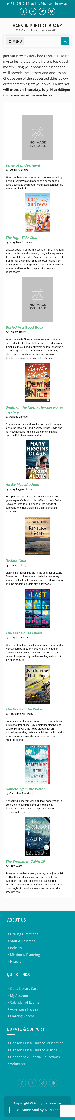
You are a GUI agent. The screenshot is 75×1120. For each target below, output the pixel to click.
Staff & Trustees (22, 941)
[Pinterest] (51, 11)
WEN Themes (54, 1110)
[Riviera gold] (37, 535)
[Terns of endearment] (37, 137)
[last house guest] (37, 608)
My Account (19, 995)
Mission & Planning (25, 954)
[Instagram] (32, 11)
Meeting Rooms (22, 1016)
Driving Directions (24, 934)
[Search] (65, 41)
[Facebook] (23, 11)
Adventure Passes (24, 1009)
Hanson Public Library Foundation (37, 1043)
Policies (16, 948)
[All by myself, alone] (37, 459)
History (15, 961)
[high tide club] (37, 212)
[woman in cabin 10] (37, 836)
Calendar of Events (24, 1002)
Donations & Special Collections (35, 1057)
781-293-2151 (20, 3)
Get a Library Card (24, 988)
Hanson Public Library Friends (33, 1050)
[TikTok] (42, 11)
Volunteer (18, 1064)
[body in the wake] (37, 684)
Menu (17, 41)
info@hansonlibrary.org (51, 3)
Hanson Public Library (37, 25)
